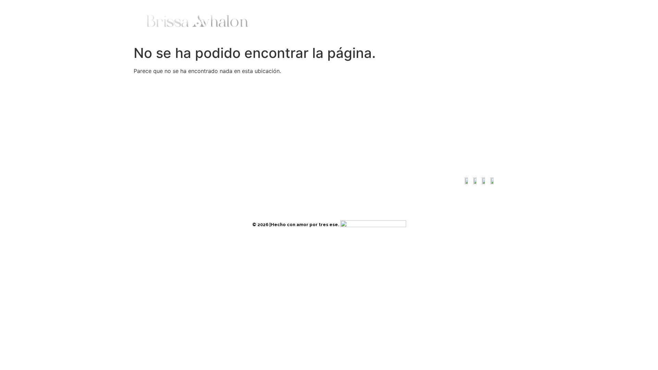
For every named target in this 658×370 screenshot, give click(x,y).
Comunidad (406, 20)
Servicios (365, 20)
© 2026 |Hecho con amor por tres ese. (296, 224)
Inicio (272, 20)
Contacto (190, 180)
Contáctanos (451, 20)
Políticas (221, 180)
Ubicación (157, 180)
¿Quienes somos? (315, 20)
